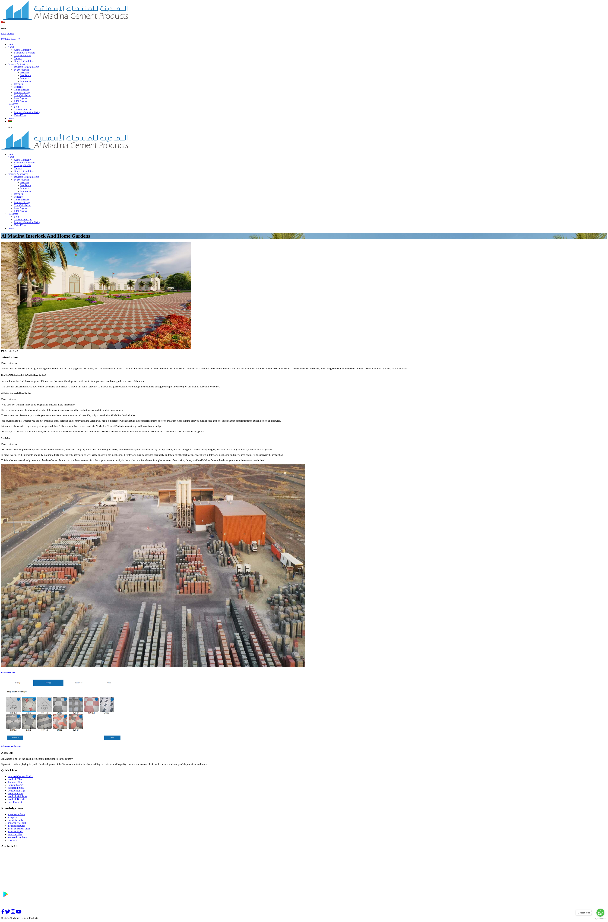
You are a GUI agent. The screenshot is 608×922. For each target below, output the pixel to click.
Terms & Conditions (24, 61)
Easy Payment (21, 98)
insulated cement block (19, 828)
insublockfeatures (16, 825)
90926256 (5, 39)
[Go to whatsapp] (600, 913)
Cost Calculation (22, 95)
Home (11, 44)
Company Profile (22, 55)
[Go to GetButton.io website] (600, 919)
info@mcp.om (7, 33)
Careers (18, 58)
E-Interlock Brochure (24, 52)
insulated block (15, 831)
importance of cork (17, 823)
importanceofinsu (16, 814)
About (11, 47)
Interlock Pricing (16, 793)
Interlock (18, 84)
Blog (16, 106)
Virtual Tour (20, 115)
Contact (11, 118)
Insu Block (25, 75)
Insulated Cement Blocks (26, 66)
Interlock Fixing (22, 92)
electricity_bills (15, 820)
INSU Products (21, 69)
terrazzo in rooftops (17, 837)
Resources (13, 104)
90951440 (15, 39)
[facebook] (2, 911)
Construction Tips (23, 109)
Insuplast (24, 78)
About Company (22, 49)
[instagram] (13, 911)
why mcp (12, 840)
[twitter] (7, 911)
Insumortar (25, 81)
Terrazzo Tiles (15, 782)
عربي (3, 28)
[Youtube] (19, 911)
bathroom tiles (15, 834)
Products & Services (18, 64)
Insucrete (24, 72)
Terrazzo (18, 86)
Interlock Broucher (17, 799)
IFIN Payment (21, 101)
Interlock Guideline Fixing (27, 112)
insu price (12, 817)
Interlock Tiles (15, 779)
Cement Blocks (21, 89)
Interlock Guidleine (17, 796)
